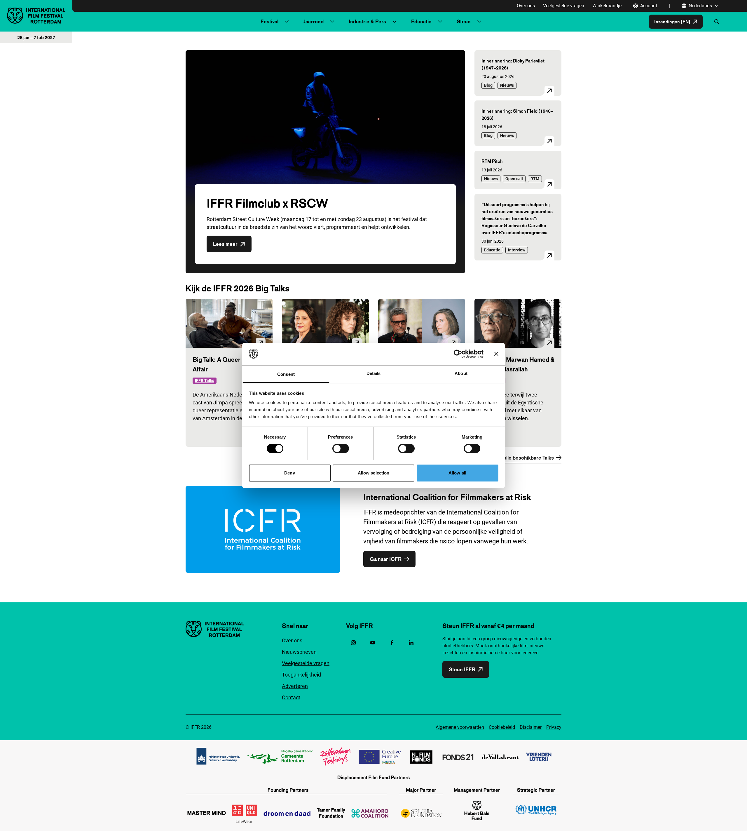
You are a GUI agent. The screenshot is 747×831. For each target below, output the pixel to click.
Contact (291, 697)
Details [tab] (373, 373)
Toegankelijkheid (301, 675)
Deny (289, 472)
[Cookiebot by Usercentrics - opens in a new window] (458, 354)
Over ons (526, 5)
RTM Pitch (492, 161)
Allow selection (374, 472)
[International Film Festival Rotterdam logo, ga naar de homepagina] (36, 16)
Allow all (457, 472)
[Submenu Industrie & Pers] (394, 21)
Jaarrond (313, 21)
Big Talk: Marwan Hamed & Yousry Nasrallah (517, 364)
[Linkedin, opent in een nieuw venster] (411, 642)
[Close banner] (496, 354)
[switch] (340, 448)
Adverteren (295, 686)
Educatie (421, 21)
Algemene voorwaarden (460, 727)
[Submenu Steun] (479, 21)
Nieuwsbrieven (299, 652)
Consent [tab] (286, 374)
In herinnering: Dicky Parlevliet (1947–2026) (512, 64)
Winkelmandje (607, 5)
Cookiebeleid (502, 727)
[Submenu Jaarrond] (332, 21)
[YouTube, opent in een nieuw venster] (372, 642)
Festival (269, 21)
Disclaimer (531, 727)
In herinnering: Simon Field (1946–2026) (517, 114)
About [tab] (461, 373)
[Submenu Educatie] (440, 21)
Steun (464, 21)
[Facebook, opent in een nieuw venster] (392, 642)
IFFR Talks (204, 380)
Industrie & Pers (367, 21)
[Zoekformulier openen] (717, 22)
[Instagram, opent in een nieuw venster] (353, 642)
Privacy (553, 727)
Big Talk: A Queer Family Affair (226, 364)
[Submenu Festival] (287, 21)
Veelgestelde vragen (563, 5)
